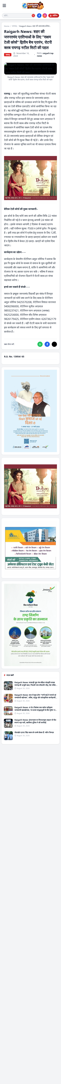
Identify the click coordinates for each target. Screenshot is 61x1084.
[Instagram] (44, 15)
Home (6, 26)
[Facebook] (39, 15)
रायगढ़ (14, 26)
